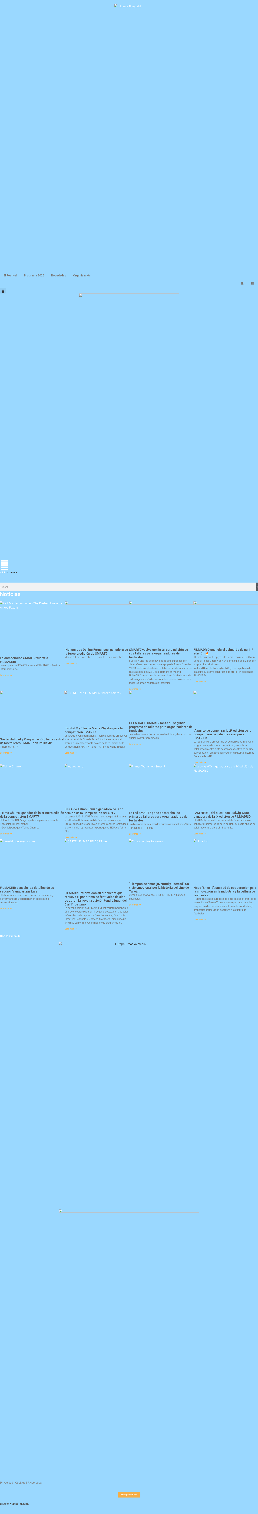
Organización (82, 275)
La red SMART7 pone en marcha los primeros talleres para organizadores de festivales (158, 816)
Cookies (20, 1482)
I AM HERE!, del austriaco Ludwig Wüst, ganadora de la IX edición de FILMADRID (222, 814)
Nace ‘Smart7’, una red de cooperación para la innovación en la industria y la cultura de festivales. (225, 891)
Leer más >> (6, 675)
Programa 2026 (34, 275)
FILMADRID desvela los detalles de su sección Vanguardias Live (27, 889)
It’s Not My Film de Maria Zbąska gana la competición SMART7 (94, 730)
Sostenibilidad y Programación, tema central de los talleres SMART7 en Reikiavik (32, 741)
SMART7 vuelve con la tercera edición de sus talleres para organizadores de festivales (158, 653)
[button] (3, 290)
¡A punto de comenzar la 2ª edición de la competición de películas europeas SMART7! (222, 734)
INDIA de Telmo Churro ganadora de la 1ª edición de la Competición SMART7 (94, 811)
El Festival (10, 275)
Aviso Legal (35, 1482)
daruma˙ (25, 1503)
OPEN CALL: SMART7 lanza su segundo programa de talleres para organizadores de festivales (161, 726)
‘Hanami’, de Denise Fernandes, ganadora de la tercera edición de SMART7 (96, 651)
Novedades (58, 275)
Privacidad (6, 1482)
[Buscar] (257, 587)
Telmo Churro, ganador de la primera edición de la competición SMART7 (32, 814)
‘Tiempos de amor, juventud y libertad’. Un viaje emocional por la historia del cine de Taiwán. (159, 887)
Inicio (3, 572)
